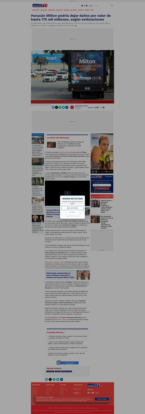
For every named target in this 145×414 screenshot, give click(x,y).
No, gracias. (72, 212)
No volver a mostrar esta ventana (72, 216)
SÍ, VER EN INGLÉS (72, 208)
